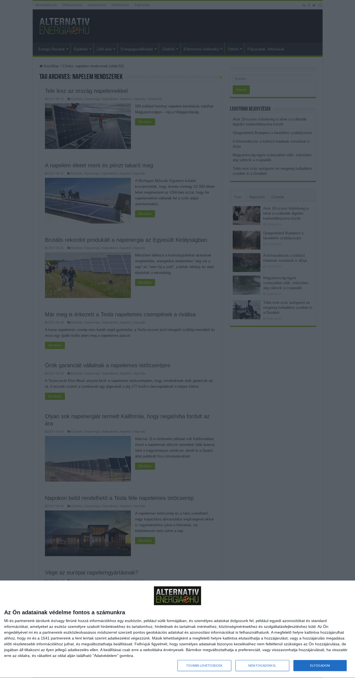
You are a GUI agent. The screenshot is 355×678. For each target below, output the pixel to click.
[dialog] (177, 629)
